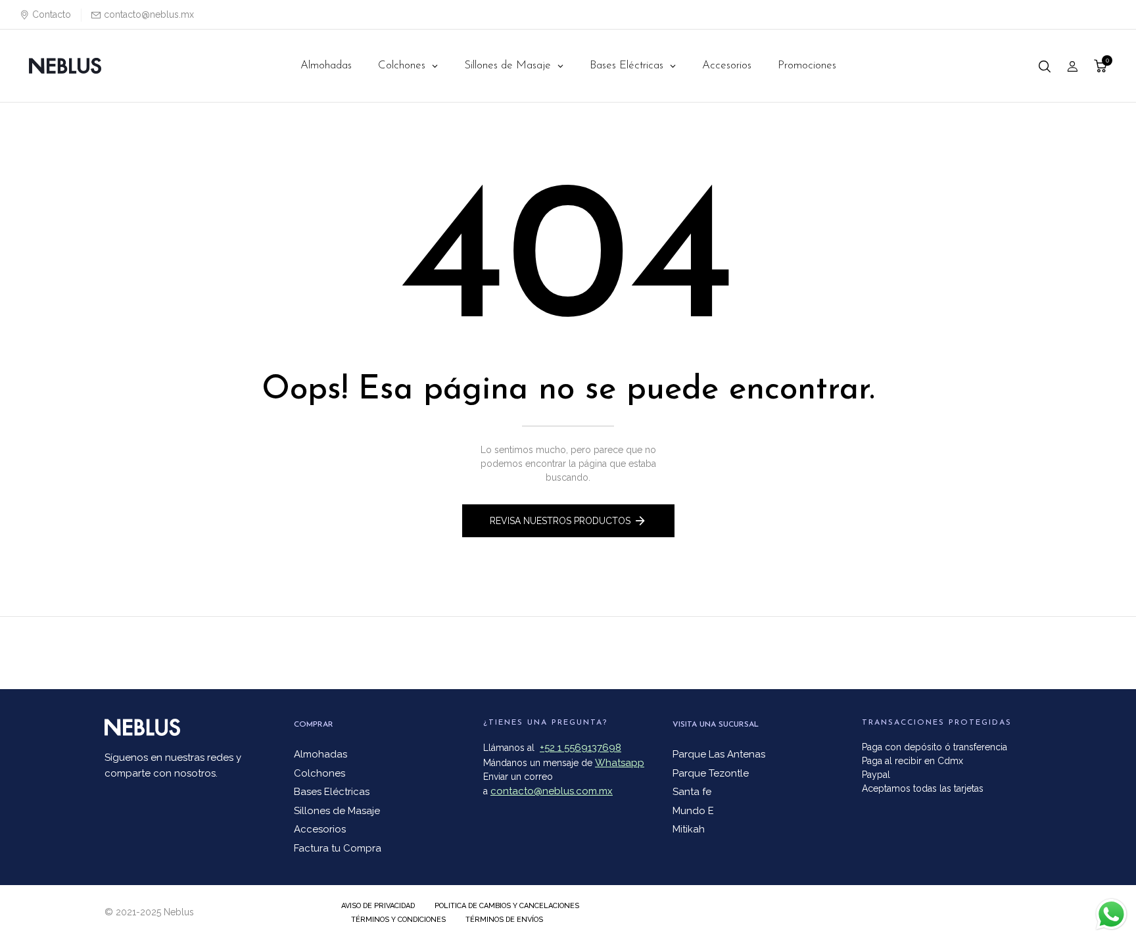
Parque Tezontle (711, 773)
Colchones (319, 773)
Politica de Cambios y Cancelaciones (507, 906)
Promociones (807, 65)
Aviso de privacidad (378, 906)
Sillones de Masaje (337, 811)
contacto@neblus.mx (149, 14)
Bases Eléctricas (331, 792)
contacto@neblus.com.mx (551, 791)
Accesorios (320, 829)
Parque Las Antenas (719, 754)
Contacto (51, 14)
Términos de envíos (504, 919)
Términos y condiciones (398, 919)
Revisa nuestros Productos (560, 521)
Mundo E (693, 811)
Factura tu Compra (337, 848)
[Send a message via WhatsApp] (1111, 914)
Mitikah (689, 829)
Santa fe (692, 792)
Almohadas (320, 754)
